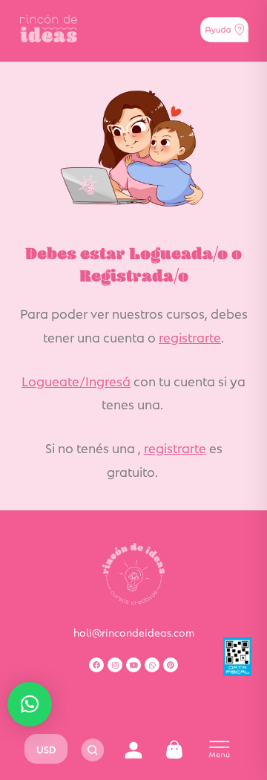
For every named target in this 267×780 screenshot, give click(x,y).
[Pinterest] (170, 664)
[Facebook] (96, 664)
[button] (29, 704)
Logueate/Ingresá (76, 380)
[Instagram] (115, 664)
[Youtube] (133, 664)
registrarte (190, 336)
